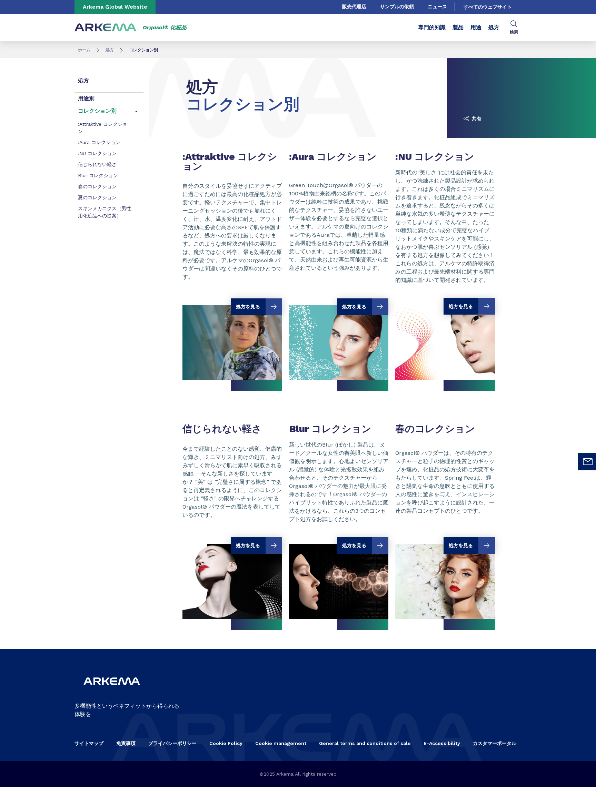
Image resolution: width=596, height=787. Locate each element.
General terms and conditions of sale (365, 743)
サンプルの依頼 (397, 6)
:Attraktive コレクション (102, 127)
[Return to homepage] (105, 27)
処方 (493, 27)
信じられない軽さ (97, 164)
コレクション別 (97, 111)
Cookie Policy (225, 743)
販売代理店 (354, 6)
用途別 (86, 98)
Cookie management (280, 743)
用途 (475, 27)
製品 (458, 27)
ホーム (84, 50)
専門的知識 (432, 27)
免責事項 (126, 743)
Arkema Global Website (115, 6)
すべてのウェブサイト (488, 7)
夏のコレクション (97, 197)
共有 (475, 118)
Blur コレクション (98, 175)
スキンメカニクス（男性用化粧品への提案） (104, 212)
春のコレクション (97, 186)
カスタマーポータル (494, 743)
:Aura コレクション (99, 142)
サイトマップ (88, 743)
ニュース (437, 6)
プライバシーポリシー (172, 743)
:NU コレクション (97, 153)
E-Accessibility (442, 743)
